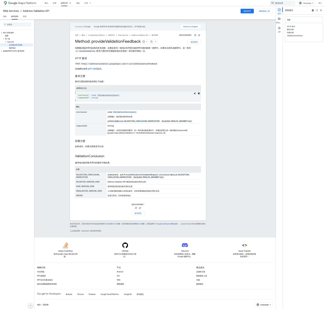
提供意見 (194, 42)
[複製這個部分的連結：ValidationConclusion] (106, 156)
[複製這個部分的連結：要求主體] (87, 76)
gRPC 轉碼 (92, 69)
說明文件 (64, 3)
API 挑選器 (41, 276)
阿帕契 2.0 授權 (139, 224)
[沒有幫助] (199, 35)
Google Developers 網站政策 (166, 224)
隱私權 (45, 305)
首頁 (76, 35)
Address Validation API (36, 11)
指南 (5, 16)
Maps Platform (27, 3)
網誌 (78, 3)
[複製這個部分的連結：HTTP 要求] (89, 58)
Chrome (80, 294)
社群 (86, 3)
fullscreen (316, 10)
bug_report (312, 10)
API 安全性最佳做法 (45, 280)
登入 (320, 3)
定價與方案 (200, 272)
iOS (118, 276)
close (320, 10)
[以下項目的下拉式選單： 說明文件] (71, 3)
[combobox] (282, 3)
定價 (54, 3)
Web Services (11, 11)
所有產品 (140, 294)
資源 (24, 16)
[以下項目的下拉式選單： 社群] (91, 3)
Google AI (128, 294)
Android (120, 272)
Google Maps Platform (96, 35)
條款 (39, 305)
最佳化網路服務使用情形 (47, 284)
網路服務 (120, 284)
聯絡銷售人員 (264, 11)
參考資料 (14, 16)
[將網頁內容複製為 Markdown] (151, 42)
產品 (46, 3)
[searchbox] (17, 24)
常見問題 (40, 272)
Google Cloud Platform (110, 294)
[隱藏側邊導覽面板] (30, 305)
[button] (16, 32)
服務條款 (199, 284)
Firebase (92, 294)
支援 (198, 280)
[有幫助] (195, 35)
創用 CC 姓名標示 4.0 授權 (110, 224)
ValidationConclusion (108, 95)
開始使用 (247, 11)
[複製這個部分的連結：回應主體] (87, 141)
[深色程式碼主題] (199, 93)
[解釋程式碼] (195, 93)
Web (118, 280)
